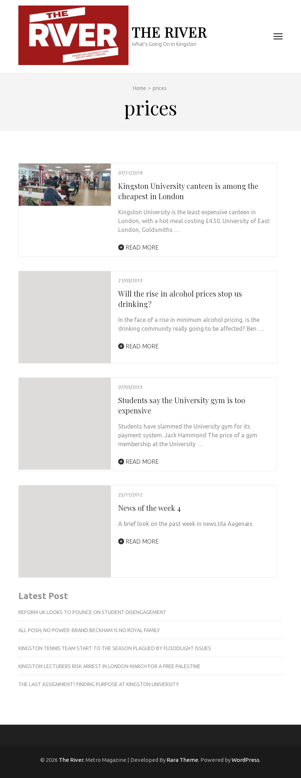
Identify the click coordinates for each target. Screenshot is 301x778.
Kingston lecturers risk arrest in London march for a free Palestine (109, 666)
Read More (141, 247)
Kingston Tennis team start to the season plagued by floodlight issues (114, 648)
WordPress (246, 760)
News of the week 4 (149, 508)
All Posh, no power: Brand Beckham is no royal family (89, 630)
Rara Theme (182, 760)
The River (169, 31)
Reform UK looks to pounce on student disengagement (92, 612)
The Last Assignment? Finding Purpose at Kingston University (98, 684)
